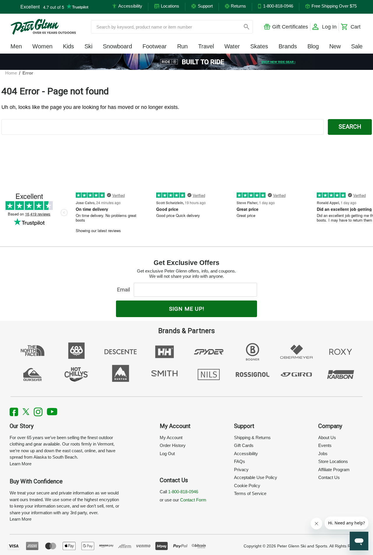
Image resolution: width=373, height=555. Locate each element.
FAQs (239, 461)
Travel (206, 46)
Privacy (241, 469)
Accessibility (246, 453)
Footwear (154, 46)
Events (325, 445)
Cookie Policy (247, 485)
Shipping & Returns (252, 437)
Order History (173, 445)
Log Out (167, 453)
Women (42, 46)
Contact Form (193, 499)
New (335, 46)
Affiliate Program (334, 469)
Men (16, 46)
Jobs (323, 453)
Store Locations (333, 461)
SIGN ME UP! (186, 308)
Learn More (20, 463)
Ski (88, 46)
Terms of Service (250, 493)
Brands (288, 46)
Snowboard (117, 46)
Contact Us (329, 477)
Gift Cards (244, 445)
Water (232, 46)
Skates (259, 46)
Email (125, 289)
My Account (171, 437)
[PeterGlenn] (43, 27)
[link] (186, 62)
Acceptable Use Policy (255, 477)
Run (182, 46)
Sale (357, 46)
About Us (327, 437)
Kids (68, 46)
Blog (313, 46)
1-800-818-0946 (183, 491)
